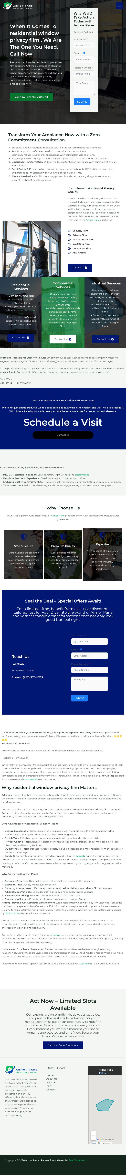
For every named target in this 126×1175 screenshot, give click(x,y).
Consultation (51, 139)
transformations (66, 616)
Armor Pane (93, 220)
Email (77, 53)
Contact (51, 1089)
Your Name (80, 39)
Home (49, 1075)
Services (50, 1082)
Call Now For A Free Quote (63, 1045)
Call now (85, 963)
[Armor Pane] (18, 6)
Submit (82, 101)
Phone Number (82, 67)
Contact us (63, 435)
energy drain (82, 474)
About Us (51, 1079)
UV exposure (12, 913)
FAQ (48, 1086)
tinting (56, 935)
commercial (30, 779)
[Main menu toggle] (119, 5)
